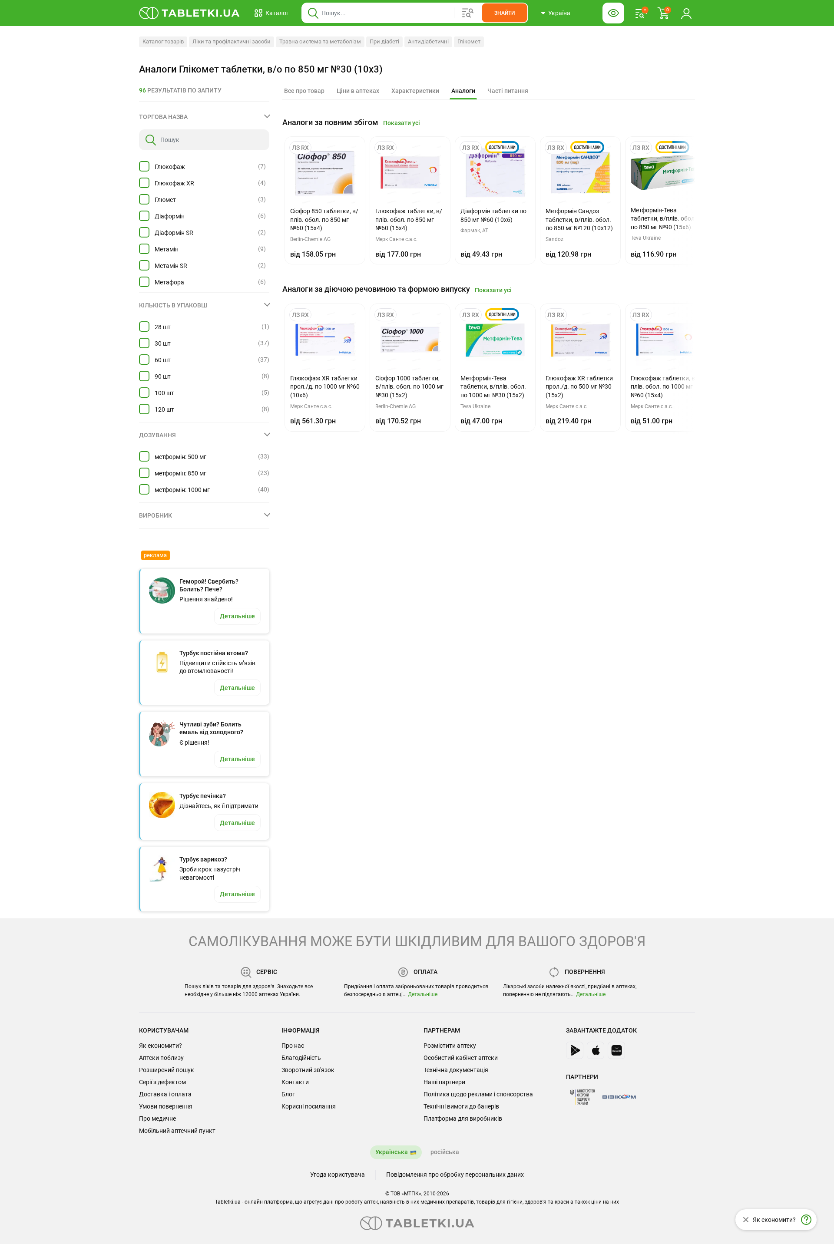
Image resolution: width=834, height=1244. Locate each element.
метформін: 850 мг (180, 473)
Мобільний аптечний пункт (177, 1130)
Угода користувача (337, 1174)
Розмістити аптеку (450, 1045)
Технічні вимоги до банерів (461, 1106)
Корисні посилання (308, 1106)
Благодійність (301, 1057)
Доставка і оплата (165, 1094)
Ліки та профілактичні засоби (231, 41)
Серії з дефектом (162, 1082)
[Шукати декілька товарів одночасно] (468, 13)
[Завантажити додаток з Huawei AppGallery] (616, 1050)
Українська (391, 1151)
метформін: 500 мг (180, 456)
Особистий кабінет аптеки (461, 1057)
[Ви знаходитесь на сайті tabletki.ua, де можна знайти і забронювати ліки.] (189, 13)
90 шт (163, 376)
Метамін (167, 249)
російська (444, 1151)
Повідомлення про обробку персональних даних (455, 1174)
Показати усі (401, 122)
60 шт (163, 359)
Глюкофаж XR (174, 183)
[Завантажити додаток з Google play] (574, 1050)
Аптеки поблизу (161, 1057)
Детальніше (422, 994)
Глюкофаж (170, 166)
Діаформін (170, 216)
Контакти (295, 1082)
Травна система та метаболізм (320, 41)
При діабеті (384, 41)
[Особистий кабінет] (686, 13)
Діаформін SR (174, 232)
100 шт (164, 392)
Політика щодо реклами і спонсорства (478, 1094)
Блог (288, 1094)
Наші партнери (444, 1082)
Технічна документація (456, 1069)
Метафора (169, 282)
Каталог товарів (163, 41)
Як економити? (160, 1045)
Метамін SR (171, 265)
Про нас (292, 1045)
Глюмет (165, 199)
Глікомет (468, 41)
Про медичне (157, 1118)
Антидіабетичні (428, 41)
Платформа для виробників (463, 1118)
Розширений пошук (166, 1069)
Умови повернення (165, 1106)
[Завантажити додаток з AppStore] (595, 1050)
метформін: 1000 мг (182, 489)
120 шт (164, 409)
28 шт (163, 326)
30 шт (163, 343)
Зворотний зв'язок (307, 1069)
